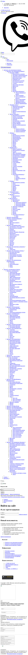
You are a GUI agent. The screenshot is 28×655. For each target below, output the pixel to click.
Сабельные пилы (14, 191)
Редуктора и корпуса (18, 82)
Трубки (11, 241)
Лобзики (12, 133)
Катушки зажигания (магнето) (17, 366)
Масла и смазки (14, 415)
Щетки (14, 87)
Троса (11, 396)
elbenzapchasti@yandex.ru (11, 564)
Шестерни (15, 141)
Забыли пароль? (5, 494)
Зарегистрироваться (15, 494)
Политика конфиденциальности (13, 555)
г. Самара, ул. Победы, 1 (11, 568)
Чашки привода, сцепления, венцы (18, 301)
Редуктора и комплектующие (17, 459)
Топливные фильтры (15, 327)
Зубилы (17, 177)
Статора (15, 83)
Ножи (14, 183)
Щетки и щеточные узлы (19, 170)
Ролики (11, 420)
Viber (6, 567)
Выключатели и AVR (15, 343)
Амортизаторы (13, 272)
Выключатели (16, 193)
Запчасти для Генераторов (13, 339)
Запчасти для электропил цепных (15, 250)
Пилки (14, 134)
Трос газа (12, 336)
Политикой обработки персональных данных (13, 497)
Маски (11, 248)
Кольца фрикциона (14, 414)
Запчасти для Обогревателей (14, 407)
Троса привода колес (18, 432)
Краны (11, 349)
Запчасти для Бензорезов (13, 307)
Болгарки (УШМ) (14, 72)
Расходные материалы (18, 91)
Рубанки (12, 181)
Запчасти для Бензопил (13, 270)
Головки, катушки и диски (19, 473)
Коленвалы (12, 230)
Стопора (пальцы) (14, 395)
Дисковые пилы (14, 104)
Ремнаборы (15, 161)
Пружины (12, 372)
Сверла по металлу (20, 131)
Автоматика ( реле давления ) (17, 226)
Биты (17, 216)
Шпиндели (15, 86)
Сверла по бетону (20, 129)
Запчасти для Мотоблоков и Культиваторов (14, 380)
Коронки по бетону (20, 178)
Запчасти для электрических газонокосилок (14, 260)
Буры (17, 175)
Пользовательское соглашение (12, 556)
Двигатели (15, 201)
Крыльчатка (13, 233)
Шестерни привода (14, 222)
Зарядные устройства (18, 206)
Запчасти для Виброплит (13, 313)
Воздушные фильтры (15, 273)
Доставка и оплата (9, 551)
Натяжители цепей (14, 287)
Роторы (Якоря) (16, 123)
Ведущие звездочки (15, 252)
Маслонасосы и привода (16, 284)
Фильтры (12, 242)
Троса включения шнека (19, 430)
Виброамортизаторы (15, 316)
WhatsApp (8, 566)
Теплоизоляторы (14, 296)
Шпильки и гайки (14, 304)
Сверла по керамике (21, 130)
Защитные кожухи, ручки (19, 76)
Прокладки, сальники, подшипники (15, 291)
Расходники (13, 471)
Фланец (14, 110)
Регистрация (10, 60)
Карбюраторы (13, 309)
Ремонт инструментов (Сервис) (13, 545)
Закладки (9, 63)
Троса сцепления (17, 434)
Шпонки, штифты (14, 402)
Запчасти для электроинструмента (15, 71)
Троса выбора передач (18, 431)
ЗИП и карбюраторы (15, 364)
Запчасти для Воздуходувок (14, 324)
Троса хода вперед (17, 435)
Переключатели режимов (19, 154)
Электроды (12, 249)
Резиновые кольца (17, 159)
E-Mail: (2, 513)
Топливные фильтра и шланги (17, 297)
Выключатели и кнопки (19, 74)
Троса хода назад (17, 436)
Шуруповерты (13, 198)
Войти (2, 492)
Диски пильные (20, 95)
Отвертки (12, 288)
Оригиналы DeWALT (21, 202)
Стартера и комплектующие (17, 463)
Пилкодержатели (17, 138)
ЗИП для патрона (17, 153)
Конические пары (17, 78)
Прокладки (12, 237)
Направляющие (16, 137)
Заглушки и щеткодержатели (20, 75)
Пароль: (3, 514)
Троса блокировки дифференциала (17, 428)
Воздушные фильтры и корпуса (18, 445)
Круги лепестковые (20, 99)
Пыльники (15, 158)
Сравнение (9, 64)
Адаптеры (12, 262)
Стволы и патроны (17, 166)
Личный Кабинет (9, 557)
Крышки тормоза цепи (15, 281)
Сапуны (12, 240)
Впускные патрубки (15, 274)
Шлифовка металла (20, 102)
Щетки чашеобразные (21, 103)
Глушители (12, 276)
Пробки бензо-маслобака (16, 289)
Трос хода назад (17, 400)
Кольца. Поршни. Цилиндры (17, 232)
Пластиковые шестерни (16, 254)
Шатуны (15, 167)
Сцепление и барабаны (15, 465)
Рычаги (11, 392)
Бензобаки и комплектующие (17, 443)
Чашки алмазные (20, 100)
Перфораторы (13, 147)
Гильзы (14, 151)
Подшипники (16, 108)
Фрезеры (12, 194)
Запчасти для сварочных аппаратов (16, 246)
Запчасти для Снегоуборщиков (15, 408)
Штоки (14, 143)
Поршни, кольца (14, 370)
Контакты (7, 552)
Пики (17, 179)
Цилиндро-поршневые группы (17, 300)
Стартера (12, 295)
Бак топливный (13, 357)
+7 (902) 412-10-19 (10, 563)
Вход (8, 59)
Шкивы (14, 187)
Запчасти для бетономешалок (14, 218)
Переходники (13, 236)
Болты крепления (14, 264)
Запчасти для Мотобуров (13, 406)
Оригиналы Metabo (20, 205)
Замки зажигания (14, 345)
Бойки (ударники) (17, 149)
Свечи (11, 293)
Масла (11, 282)
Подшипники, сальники (19, 120)
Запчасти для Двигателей (13, 356)
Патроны (15, 119)
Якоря (14, 88)
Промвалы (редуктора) (18, 157)
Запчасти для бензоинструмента (13, 543)
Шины (11, 303)
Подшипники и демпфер (19, 155)
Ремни (14, 186)
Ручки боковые (16, 162)
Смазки (14, 163)
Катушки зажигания (15, 278)
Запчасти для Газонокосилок (14, 328)
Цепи (11, 299)
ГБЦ (11, 362)
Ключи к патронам (17, 116)
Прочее (14, 90)
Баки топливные (14, 315)
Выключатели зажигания (16, 360)
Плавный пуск (16, 79)
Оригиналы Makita (20, 203)
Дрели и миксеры (14, 114)
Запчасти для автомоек (12, 217)
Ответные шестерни (18, 107)
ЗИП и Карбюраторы (15, 277)
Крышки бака (13, 367)
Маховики (12, 285)
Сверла (15, 127)
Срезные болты (13, 424)
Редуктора (15, 210)
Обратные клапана (14, 234)
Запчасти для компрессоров (14, 225)
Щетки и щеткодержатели (19, 111)
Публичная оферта (10, 553)
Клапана (12, 229)
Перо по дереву (16, 122)
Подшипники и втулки (18, 80)
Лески (14, 474)
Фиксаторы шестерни (18, 84)
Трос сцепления (17, 399)
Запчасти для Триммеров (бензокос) (16, 442)
